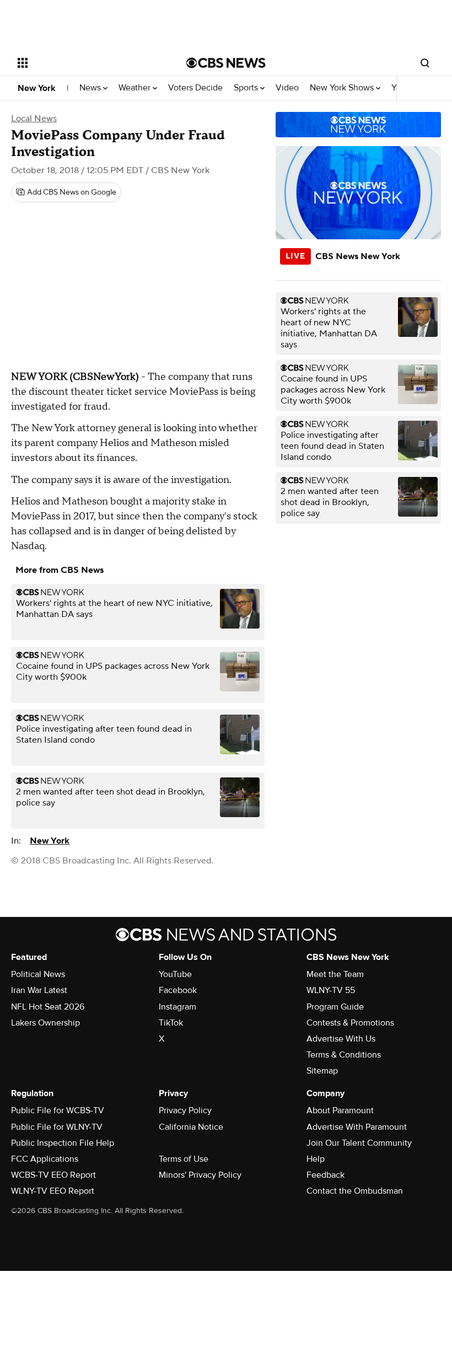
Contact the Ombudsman (354, 1191)
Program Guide (335, 1006)
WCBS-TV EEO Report (53, 1175)
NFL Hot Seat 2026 (47, 1006)
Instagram (177, 1006)
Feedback (325, 1175)
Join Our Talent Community (359, 1143)
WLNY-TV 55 (330, 990)
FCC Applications (44, 1159)
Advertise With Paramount (356, 1127)
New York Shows (343, 88)
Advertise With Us (340, 1038)
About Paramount (340, 1110)
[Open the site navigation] (87, 63)
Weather (136, 88)
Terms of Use (183, 1159)
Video (287, 88)
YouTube (175, 974)
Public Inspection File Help (62, 1143)
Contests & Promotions (350, 1022)
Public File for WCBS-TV (57, 1110)
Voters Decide (195, 88)
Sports (247, 88)
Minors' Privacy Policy (200, 1175)
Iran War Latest (39, 990)
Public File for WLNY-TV (57, 1127)
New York (37, 88)
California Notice (191, 1127)
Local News (34, 118)
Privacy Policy (185, 1110)
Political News (38, 974)
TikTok (171, 1022)
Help (315, 1159)
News (91, 88)
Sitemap (322, 1070)
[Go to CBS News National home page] (226, 62)
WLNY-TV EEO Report (52, 1191)
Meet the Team (335, 974)
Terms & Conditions (343, 1054)
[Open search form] (425, 63)
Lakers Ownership (45, 1022)
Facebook (178, 990)
